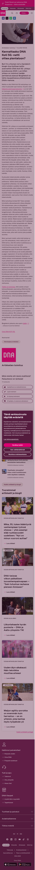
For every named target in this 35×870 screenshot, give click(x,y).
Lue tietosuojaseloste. (11, 439)
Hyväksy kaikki (17, 445)
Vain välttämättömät (17, 450)
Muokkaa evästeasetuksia (17, 454)
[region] (17, 435)
